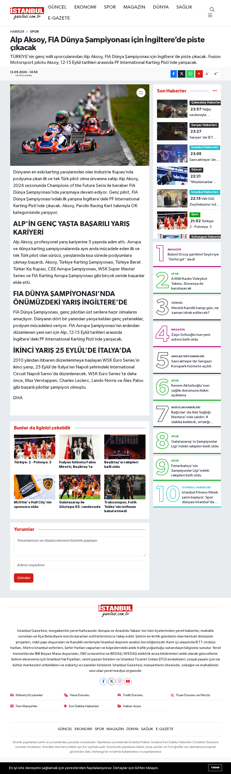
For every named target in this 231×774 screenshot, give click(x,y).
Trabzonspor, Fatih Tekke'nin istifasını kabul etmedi (120, 506)
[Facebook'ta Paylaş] (174, 74)
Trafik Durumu (133, 695)
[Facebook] (103, 681)
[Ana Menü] (210, 16)
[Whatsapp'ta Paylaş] (190, 74)
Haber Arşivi (132, 706)
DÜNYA (161, 7)
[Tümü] (215, 91)
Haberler (17, 31)
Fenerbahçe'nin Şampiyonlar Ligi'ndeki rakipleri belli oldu (190, 471)
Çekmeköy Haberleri (206, 102)
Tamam (215, 767)
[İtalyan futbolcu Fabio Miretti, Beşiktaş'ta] (79, 447)
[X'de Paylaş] (181, 74)
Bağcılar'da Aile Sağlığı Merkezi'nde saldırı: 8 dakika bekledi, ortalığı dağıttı (191, 417)
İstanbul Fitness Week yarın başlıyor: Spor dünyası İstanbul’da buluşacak (200, 498)
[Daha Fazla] (199, 74)
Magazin (174, 249)
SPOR (110, 7)
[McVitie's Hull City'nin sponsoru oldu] (34, 487)
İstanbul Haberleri (204, 147)
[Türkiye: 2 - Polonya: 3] (34, 447)
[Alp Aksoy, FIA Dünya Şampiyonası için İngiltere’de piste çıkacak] (79, 125)
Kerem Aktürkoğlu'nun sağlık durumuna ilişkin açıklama (190, 390)
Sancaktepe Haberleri (187, 356)
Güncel (196, 169)
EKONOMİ (85, 7)
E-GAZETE (59, 18)
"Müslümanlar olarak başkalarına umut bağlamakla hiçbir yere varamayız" (201, 179)
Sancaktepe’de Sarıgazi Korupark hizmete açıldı (191, 363)
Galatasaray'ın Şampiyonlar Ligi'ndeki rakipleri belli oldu (195, 444)
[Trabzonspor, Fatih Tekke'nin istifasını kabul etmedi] (125, 487)
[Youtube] (128, 681)
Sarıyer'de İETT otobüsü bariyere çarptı (203, 135)
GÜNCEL (57, 7)
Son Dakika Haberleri (84, 706)
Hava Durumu (79, 695)
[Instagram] (119, 681)
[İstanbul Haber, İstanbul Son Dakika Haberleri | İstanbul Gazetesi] (27, 13)
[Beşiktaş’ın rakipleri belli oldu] (125, 447)
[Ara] (212, 10)
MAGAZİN (134, 7)
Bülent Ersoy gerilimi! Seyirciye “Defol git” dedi (193, 257)
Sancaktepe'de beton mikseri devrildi (202, 157)
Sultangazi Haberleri (206, 237)
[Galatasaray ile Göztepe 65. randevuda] (79, 487)
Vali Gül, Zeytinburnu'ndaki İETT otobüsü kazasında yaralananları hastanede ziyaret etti (205, 202)
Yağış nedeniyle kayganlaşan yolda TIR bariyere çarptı (204, 112)
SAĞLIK (184, 7)
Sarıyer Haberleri (204, 125)
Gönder (23, 578)
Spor (34, 31)
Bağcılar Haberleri (185, 407)
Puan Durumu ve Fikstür (193, 695)
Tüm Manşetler (26, 706)
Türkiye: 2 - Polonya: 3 (32, 462)
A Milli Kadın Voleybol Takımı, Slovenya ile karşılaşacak (189, 283)
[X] (111, 681)
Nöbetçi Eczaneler (29, 695)
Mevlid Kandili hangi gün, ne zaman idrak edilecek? (195, 310)
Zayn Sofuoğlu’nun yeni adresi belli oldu (190, 337)
